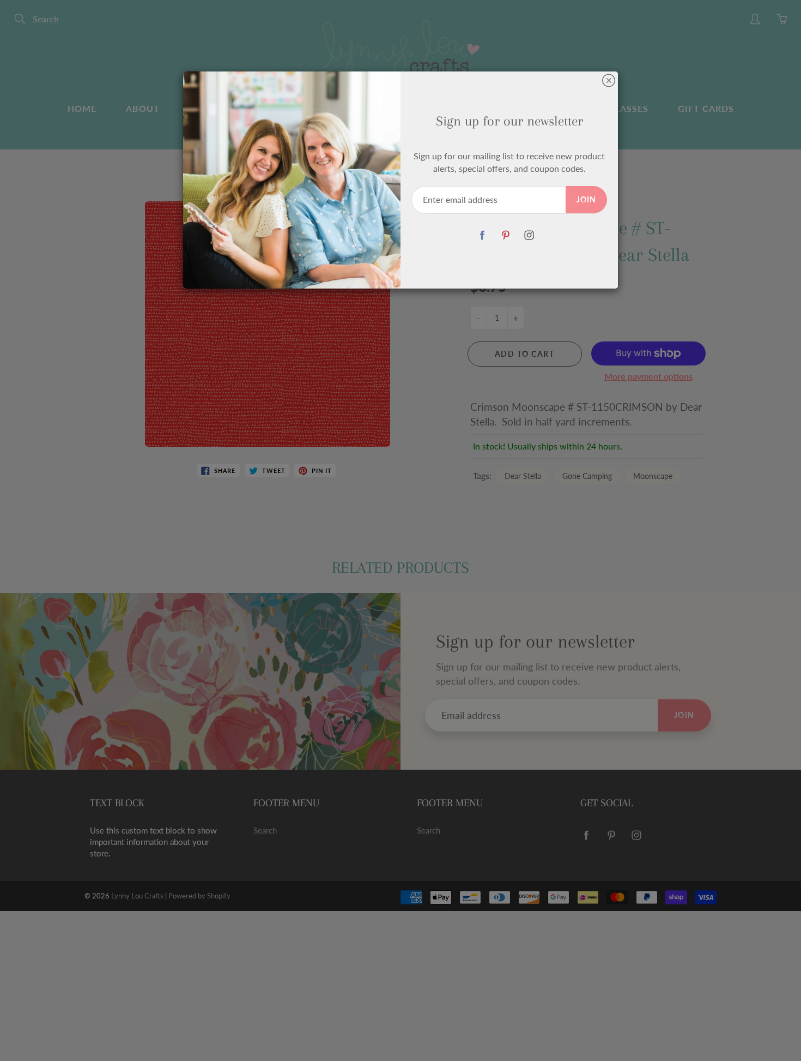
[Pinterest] (505, 235)
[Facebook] (481, 235)
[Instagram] (528, 235)
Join (586, 199)
